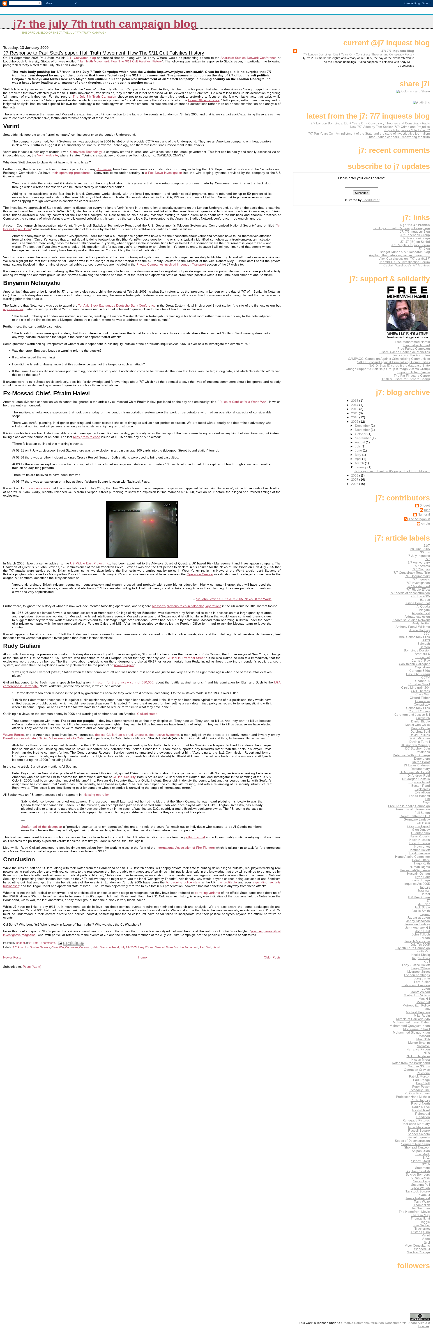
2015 (355, 400)
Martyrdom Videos (417, 995)
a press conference (37, 488)
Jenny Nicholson (418, 921)
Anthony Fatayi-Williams (413, 626)
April (358, 459)
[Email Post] (60, 943)
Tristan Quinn (420, 1232)
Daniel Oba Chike (417, 725)
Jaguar (425, 914)
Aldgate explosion (417, 616)
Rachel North (420, 1103)
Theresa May (420, 1215)
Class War (57, 947)
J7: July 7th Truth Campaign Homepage (401, 228)
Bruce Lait (422, 657)
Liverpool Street (418, 971)
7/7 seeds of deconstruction (410, 593)
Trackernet (422, 1228)
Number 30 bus (419, 1066)
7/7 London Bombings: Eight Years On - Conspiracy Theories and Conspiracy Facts (358, 54)
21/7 (427, 545)
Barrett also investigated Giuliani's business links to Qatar (44, 738)
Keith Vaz (423, 951)
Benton (425, 647)
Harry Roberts (420, 836)
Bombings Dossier (417, 650)
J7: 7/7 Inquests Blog (397, 51)
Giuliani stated (147, 713)
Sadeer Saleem (419, 1134)
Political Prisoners (417, 1093)
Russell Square (419, 1130)
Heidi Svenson (102, 947)
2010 (355, 417)
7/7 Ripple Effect (418, 589)
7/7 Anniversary (419, 562)
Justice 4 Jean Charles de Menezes (404, 352)
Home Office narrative (203, 100)
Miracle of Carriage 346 (413, 1019)
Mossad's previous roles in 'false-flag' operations (186, 606)
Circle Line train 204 (415, 687)
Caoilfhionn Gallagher (414, 664)
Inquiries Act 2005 (417, 883)
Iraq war (424, 890)
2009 (355, 421)
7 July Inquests (419, 555)
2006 (355, 484)
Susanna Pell (420, 1184)
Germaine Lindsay (417, 819)
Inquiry (425, 887)
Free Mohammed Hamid (412, 342)
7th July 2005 (420, 596)
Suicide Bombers (418, 1174)
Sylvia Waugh (420, 1188)
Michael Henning (418, 1012)
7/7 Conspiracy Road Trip (412, 572)
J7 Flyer (424, 904)
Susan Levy (421, 1181)
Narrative (423, 1046)
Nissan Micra (420, 1059)
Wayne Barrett (13, 734)
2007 (355, 479)
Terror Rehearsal (418, 1198)
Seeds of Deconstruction (412, 1140)
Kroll (427, 961)
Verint (216, 947)
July (358, 446)
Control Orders (419, 711)
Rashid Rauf (421, 1110)
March (360, 463)
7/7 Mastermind (419, 586)
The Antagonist (419, 519)
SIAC (426, 1157)
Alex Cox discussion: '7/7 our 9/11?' (404, 258)
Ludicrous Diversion (416, 985)
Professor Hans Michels (413, 1096)
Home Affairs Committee (412, 856)
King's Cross (421, 958)
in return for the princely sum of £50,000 (123, 682)
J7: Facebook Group (415, 235)
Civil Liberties (420, 691)
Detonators (422, 758)
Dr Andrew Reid (419, 775)
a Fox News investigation (163, 172)
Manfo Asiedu (420, 992)
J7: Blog (424, 248)
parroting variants (207, 892)
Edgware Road (419, 782)
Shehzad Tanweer (417, 1147)
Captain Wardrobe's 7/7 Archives (406, 265)
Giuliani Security (124, 777)
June (359, 450)
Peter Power (421, 1086)
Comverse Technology (86, 152)
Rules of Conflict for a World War (242, 402)
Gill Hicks (423, 823)
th (89, 96)
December (363, 425)
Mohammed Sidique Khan (411, 1032)
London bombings (417, 975)
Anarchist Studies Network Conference (249, 58)
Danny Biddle (420, 728)
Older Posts (272, 957)
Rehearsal (422, 1113)
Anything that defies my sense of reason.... (399, 255)
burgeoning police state (183, 882)
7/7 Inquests (421, 579)
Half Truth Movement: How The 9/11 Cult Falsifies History (120, 61)
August (360, 442)
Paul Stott (205, 947)
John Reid (422, 931)
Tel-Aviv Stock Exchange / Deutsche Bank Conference (117, 305)
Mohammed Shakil (416, 1029)
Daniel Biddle (420, 721)
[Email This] (65, 943)
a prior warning (14, 309)
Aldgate (424, 610)
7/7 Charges (421, 569)
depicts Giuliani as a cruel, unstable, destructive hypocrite (137, 734)
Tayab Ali (423, 1195)
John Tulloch (421, 934)
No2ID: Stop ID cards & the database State (399, 365)
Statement (422, 1167)
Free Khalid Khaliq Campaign (409, 806)
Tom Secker (421, 1225)
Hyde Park (422, 877)
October (361, 434)
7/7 (15, 947)
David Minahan (419, 738)
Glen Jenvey (421, 829)
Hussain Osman (418, 873)
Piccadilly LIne (420, 1090)
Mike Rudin (422, 1015)
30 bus (425, 552)
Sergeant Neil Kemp (415, 1144)
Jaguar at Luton (418, 917)
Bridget (425, 505)
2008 (355, 475)
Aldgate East (421, 613)
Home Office (421, 860)
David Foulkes (420, 735)
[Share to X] (73, 943)
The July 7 (80, 96)
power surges (124, 665)
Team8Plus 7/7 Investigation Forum (404, 262)
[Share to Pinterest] (82, 943)
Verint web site (47, 155)
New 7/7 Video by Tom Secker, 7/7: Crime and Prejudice (390, 126)
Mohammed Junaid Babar (411, 1022)
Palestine (423, 1073)
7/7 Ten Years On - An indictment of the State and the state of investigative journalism (369, 133)
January (361, 467)
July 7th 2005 (128, 947)
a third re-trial (195, 837)
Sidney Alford (420, 1161)
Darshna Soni (420, 731)
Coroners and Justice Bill (412, 714)
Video (426, 1238)
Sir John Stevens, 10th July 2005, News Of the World (234, 599)
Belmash (423, 643)
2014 (355, 405)
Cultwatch (85, 947)
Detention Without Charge (411, 755)
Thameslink (421, 1205)
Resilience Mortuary (415, 1124)
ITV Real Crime (419, 897)
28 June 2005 (420, 549)
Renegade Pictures (416, 1120)
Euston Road (420, 785)
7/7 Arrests (422, 566)
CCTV (425, 677)
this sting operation (96, 794)
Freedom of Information (413, 809)
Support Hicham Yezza (413, 372)
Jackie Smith (421, 911)
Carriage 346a (419, 670)
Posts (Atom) (32, 966)
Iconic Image (421, 880)
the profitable (227, 882)
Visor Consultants (417, 1245)
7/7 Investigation (418, 583)
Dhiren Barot (421, 762)
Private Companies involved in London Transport (171, 264)
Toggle (425, 1222)
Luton (426, 988)
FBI (427, 799)
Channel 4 (422, 681)
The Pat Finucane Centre (412, 375)
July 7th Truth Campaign (412, 948)
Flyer (426, 802)
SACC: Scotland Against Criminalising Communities (393, 362)
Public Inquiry (420, 1100)
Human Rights (420, 867)
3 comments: (49, 943)
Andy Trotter (421, 623)
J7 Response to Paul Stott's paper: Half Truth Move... (392, 471)
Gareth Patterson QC (415, 816)
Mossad (160, 947)
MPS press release (86, 437)
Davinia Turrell (419, 741)
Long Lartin (422, 978)
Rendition (423, 1117)
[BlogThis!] (69, 943)
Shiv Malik (422, 1154)
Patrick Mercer (419, 1076)
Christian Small (419, 684)
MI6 (427, 1009)
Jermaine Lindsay (417, 924)
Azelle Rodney (419, 630)
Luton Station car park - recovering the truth (398, 137)
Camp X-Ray (421, 660)
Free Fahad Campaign (413, 348)
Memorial (423, 1002)
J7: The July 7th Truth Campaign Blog (105, 24)
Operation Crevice (200, 574)
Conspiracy (422, 704)
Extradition (422, 792)
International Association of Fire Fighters (186, 847)
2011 (355, 413)
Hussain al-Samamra (415, 870)
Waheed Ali (422, 1249)
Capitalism (422, 667)
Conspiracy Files (418, 708)
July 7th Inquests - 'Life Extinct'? (407, 130)
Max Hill (424, 998)
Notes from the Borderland (182, 947)
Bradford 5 (422, 654)
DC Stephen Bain (417, 748)
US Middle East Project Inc (89, 563)
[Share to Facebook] (78, 943)
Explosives (422, 789)
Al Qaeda (423, 606)
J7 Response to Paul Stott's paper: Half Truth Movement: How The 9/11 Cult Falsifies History (103, 53)
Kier (427, 510)
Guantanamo (420, 833)
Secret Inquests (419, 1137)
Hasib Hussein (419, 843)
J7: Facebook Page (416, 238)
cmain (425, 523)
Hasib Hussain (419, 839)
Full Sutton (422, 812)
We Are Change (418, 1252)
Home (142, 957)
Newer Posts (12, 957)
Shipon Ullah (421, 1151)
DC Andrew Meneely (415, 745)
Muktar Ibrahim (419, 1042)
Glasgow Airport (418, 826)
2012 (355, 409)
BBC (427, 633)
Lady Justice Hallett (416, 965)
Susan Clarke (420, 1178)
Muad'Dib (423, 1039)
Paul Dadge (421, 1080)
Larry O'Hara (146, 947)
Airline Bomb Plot (417, 603)
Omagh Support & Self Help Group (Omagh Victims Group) (388, 369)
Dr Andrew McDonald (415, 772)
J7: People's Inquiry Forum (411, 245)
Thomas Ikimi (420, 1218)
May (358, 454)
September (363, 438)
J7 (428, 900)
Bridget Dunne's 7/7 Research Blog (405, 252)
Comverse (104, 169)
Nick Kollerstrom (418, 1056)
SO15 (426, 1164)
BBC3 (426, 640)
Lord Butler (422, 982)
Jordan (425, 938)
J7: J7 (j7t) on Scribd (415, 241)
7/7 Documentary (417, 576)
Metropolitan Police (416, 1005)
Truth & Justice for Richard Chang (406, 379)
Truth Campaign (103, 96)
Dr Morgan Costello (416, 779)
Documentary (420, 768)
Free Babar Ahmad (416, 345)
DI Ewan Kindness (417, 765)
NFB (427, 1053)
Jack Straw (422, 907)
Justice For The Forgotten (411, 355)
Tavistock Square (417, 1191)
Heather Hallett (419, 850)
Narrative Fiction (418, 1049)
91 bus (425, 599)
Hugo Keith (422, 863)
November (363, 429)
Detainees (422, 752)
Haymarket (422, 846)
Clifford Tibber (420, 697)
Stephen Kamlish (418, 1171)
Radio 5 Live (421, 1107)
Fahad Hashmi (419, 796)
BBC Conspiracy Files (414, 637)
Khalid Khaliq (420, 954)
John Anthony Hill (417, 927)
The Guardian (420, 1208)
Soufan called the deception (41, 826)
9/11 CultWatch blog (81, 58)
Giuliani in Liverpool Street (185, 658)
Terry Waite (422, 1201)
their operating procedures (71, 172)
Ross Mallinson (419, 1127)
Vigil (427, 1242)
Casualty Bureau (418, 674)
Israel (115, 947)
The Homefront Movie (414, 1211)
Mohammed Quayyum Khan (410, 1025)
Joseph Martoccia (417, 941)
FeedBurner (371, 200)
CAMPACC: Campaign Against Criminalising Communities (389, 358)
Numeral (424, 514)
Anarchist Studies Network (34, 947)
